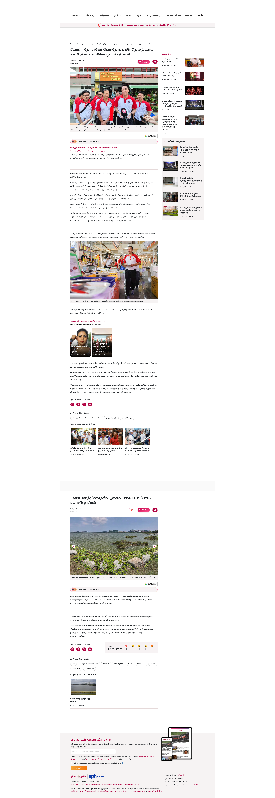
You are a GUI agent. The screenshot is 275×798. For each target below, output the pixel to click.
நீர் (73, 663)
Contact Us (180, 775)
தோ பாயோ (96, 418)
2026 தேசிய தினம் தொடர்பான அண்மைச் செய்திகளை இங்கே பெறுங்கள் (140, 25)
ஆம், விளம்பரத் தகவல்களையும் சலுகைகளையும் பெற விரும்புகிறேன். (98, 763)
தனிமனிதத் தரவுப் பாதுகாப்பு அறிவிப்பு (99, 759)
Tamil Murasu (128, 784)
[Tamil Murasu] (78, 776)
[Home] (96, 776)
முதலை (106, 663)
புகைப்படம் (141, 663)
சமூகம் (139, 15)
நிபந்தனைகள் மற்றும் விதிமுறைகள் (99, 791)
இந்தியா (117, 15)
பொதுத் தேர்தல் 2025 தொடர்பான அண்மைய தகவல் (94, 147)
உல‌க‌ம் (129, 15)
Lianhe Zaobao (106, 784)
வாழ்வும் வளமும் (155, 15)
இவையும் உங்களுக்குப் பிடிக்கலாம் (86, 321)
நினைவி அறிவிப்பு (154, 791)
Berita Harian (117, 784)
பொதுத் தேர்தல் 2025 (80, 418)
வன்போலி (76, 668)
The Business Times (92, 784)
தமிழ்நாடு (104, 15)
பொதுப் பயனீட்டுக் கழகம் (89, 663)
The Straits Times (77, 784)
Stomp (136, 784)
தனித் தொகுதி (127, 418)
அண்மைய (77, 15)
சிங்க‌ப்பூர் (90, 15)
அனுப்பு (79, 768)
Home (72, 44)
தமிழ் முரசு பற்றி (77, 791)
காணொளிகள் (174, 15)
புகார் (130, 663)
